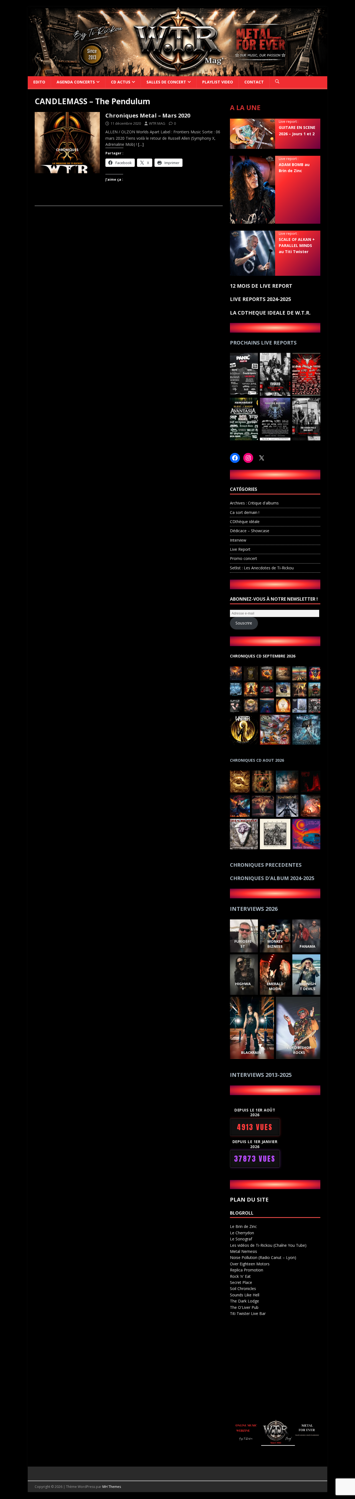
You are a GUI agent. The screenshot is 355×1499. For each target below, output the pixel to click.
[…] (141, 144)
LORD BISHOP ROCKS (299, 1050)
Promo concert (243, 558)
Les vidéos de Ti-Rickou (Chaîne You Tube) (268, 1245)
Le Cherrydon (242, 1232)
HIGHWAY (242, 986)
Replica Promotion (246, 1270)
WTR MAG (157, 123)
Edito (39, 82)
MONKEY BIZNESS (275, 944)
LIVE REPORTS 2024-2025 (260, 299)
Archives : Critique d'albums (254, 503)
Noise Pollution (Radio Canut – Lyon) (263, 1257)
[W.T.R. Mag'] (177, 72)
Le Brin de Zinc (243, 1226)
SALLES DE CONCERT (166, 82)
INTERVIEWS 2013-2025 (261, 1075)
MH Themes (111, 1486)
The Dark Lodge (244, 1301)
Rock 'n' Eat (240, 1276)
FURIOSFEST (242, 944)
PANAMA (307, 946)
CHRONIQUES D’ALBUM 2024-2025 (272, 878)
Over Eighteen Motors (250, 1263)
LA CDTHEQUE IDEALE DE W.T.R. (270, 312)
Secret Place (241, 1282)
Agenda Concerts (76, 82)
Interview (238, 540)
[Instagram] (248, 458)
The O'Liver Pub (244, 1307)
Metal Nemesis (243, 1251)
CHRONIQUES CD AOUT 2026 (257, 760)
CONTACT (254, 82)
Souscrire (243, 623)
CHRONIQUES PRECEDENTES (265, 864)
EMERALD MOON (275, 986)
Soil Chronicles (243, 1288)
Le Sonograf (241, 1238)
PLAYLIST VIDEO (217, 82)
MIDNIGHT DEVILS (307, 986)
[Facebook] (235, 458)
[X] (262, 458)
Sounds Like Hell (244, 1294)
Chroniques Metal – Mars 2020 (147, 115)
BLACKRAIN (251, 1052)
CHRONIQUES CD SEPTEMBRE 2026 (262, 656)
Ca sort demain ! (244, 512)
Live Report (240, 549)
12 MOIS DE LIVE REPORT (261, 285)
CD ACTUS (120, 82)
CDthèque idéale (245, 521)
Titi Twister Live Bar (248, 1313)
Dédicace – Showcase (249, 530)
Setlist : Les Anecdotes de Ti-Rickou (262, 567)
